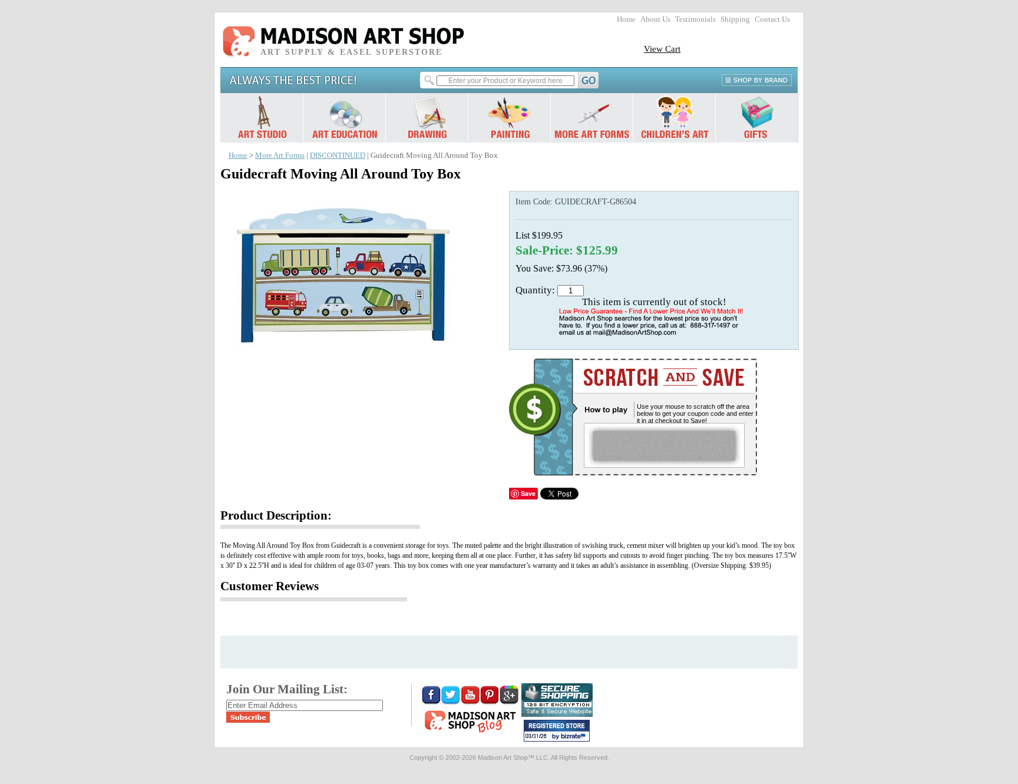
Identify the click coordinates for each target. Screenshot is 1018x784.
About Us (655, 19)
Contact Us (772, 19)
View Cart (662, 49)
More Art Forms (280, 155)
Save (528, 493)
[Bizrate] (575, 737)
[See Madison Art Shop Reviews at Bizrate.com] (557, 731)
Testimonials (695, 19)
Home (626, 19)
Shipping (735, 19)
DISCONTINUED (337, 155)
